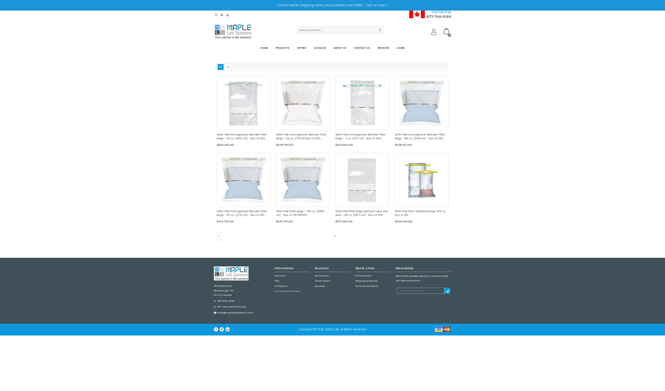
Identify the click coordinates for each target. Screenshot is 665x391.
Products (282, 48)
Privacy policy (363, 275)
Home (264, 48)
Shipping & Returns (366, 281)
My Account (322, 275)
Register (383, 48)
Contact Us (362, 48)
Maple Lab (332, 329)
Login (401, 48)
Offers (301, 48)
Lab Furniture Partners (287, 291)
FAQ (276, 281)
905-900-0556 (225, 301)
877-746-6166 (439, 17)
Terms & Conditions (367, 286)
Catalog (320, 48)
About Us (340, 48)
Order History (323, 281)
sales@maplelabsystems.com (235, 312)
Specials (320, 286)
